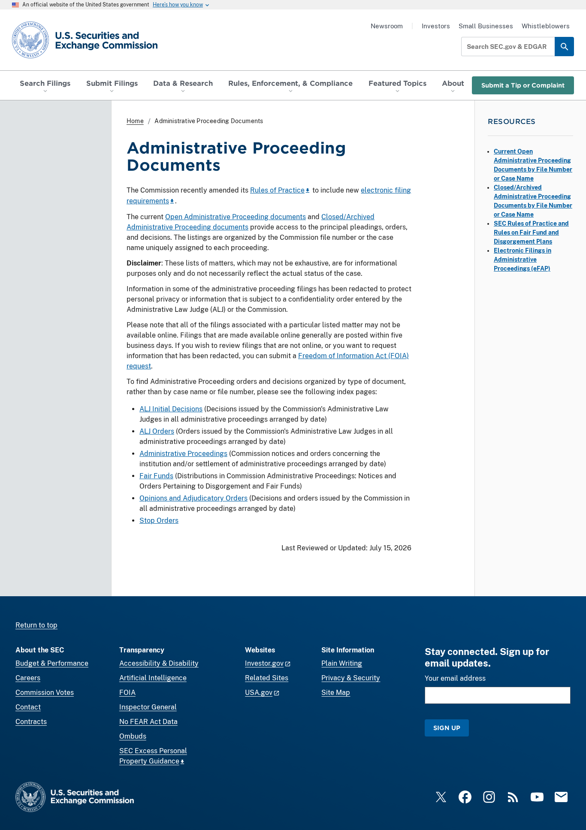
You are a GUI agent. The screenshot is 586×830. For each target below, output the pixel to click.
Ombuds (132, 736)
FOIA (127, 692)
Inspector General (148, 707)
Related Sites (266, 678)
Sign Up (446, 727)
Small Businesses (486, 26)
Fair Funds (156, 476)
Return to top (36, 625)
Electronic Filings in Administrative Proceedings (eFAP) (522, 259)
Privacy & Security (350, 678)
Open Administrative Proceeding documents (235, 217)
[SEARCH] (564, 46)
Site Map (335, 692)
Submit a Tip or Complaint (523, 85)
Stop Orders (158, 520)
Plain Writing (341, 663)
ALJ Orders (156, 431)
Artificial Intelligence (153, 678)
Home (135, 121)
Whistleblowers (546, 26)
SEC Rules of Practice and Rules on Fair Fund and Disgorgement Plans (531, 232)
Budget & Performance (51, 663)
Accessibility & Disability (159, 663)
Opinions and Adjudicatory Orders (193, 498)
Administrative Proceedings (183, 454)
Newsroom (387, 26)
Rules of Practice (277, 190)
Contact (28, 707)
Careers (27, 678)
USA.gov (258, 692)
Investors (436, 26)
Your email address (455, 678)
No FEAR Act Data (148, 722)
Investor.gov (264, 663)
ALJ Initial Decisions (170, 409)
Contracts (31, 722)
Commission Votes (44, 692)
